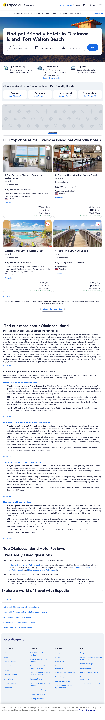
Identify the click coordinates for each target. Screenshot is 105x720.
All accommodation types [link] (39, 690)
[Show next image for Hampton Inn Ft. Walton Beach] (98, 234)
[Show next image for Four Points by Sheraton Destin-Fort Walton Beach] (48, 158)
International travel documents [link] (87, 678)
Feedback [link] (8, 688)
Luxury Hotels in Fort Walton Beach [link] (17, 627)
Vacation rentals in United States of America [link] (39, 667)
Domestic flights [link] (36, 679)
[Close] (101, 708)
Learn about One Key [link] (52, 78)
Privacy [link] (57, 653)
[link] (48, 148)
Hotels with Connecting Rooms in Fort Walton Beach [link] (25, 612)
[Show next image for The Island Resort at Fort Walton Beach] (98, 158)
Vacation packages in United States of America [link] (40, 673)
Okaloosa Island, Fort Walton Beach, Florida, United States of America (22, 48)
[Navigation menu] (100, 5)
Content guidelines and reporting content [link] (63, 686)
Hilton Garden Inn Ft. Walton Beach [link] (42, 570)
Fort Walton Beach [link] (44, 13)
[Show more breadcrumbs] (4, 13)
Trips (77, 5)
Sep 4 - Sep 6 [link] (65, 96)
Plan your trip (98, 13)
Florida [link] (32, 13)
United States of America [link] (18, 13)
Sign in (93, 5)
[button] (52, 326)
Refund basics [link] (85, 668)
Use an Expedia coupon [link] (89, 672)
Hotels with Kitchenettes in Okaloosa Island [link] (21, 607)
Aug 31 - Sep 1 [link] (15, 96)
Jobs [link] (6, 657)
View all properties (52, 309)
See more (7, 296)
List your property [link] (10, 661)
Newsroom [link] (8, 670)
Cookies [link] (58, 657)
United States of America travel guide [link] (39, 654)
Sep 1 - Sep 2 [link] (40, 96)
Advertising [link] (8, 679)
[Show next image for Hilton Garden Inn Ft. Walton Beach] (48, 234)
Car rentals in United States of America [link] (41, 684)
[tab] (8, 599)
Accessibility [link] (59, 677)
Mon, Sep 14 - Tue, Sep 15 (49, 48)
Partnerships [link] (9, 666)
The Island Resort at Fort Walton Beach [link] (24, 565)
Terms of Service (14, 713)
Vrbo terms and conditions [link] (65, 672)
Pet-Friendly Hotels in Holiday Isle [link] (17, 617)
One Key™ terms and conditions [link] (62, 667)
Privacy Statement (87, 710)
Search (92, 47)
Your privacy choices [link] (62, 681)
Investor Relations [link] (10, 675)
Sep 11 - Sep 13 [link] (90, 96)
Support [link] (83, 653)
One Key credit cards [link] (37, 699)
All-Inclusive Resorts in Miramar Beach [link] (19, 622)
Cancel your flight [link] (86, 664)
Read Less (7, 365)
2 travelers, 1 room (75, 48)
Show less (9, 203)
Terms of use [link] (59, 661)
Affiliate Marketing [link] (11, 683)
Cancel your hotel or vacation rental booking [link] (91, 658)
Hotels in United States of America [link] (39, 660)
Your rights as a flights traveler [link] (91, 683)
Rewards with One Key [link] (38, 694)
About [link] (6, 653)
